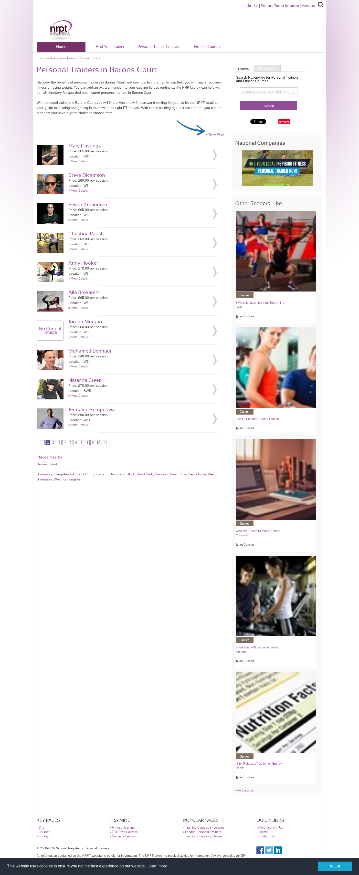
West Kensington (67, 479)
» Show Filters (215, 134)
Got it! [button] (335, 866)
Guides (245, 295)
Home (61, 47)
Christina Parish (86, 233)
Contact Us (266, 836)
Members (308, 6)
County (44, 836)
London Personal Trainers (61, 58)
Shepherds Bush (193, 474)
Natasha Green (85, 380)
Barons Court (47, 464)
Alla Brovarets (84, 292)
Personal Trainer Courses (159, 47)
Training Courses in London (204, 827)
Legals (263, 832)
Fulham (101, 474)
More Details (79, 161)
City (41, 827)
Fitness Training (123, 827)
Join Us (252, 6)
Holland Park (143, 474)
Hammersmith (120, 474)
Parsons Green (166, 474)
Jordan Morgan (85, 321)
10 (98, 442)
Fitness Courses (207, 47)
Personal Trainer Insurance (280, 6)
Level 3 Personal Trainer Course (257, 419)
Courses (44, 832)
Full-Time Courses (125, 832)
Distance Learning (124, 836)
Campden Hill (64, 474)
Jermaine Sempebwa (91, 409)
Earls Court (85, 474)
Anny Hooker (83, 263)
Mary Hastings (84, 146)
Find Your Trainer (110, 47)
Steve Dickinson (86, 175)
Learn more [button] (157, 866)
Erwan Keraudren (87, 204)
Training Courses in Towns (203, 836)
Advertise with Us (270, 827)
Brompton (44, 474)
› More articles (244, 790)
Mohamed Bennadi (89, 351)
